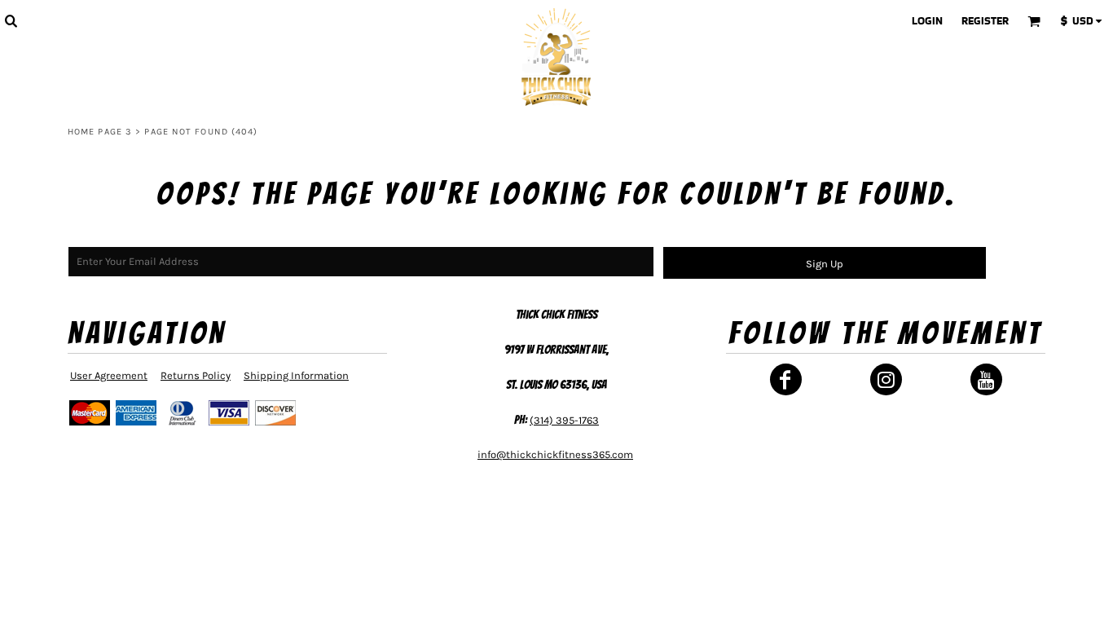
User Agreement (108, 375)
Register (985, 21)
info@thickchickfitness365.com (555, 454)
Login (927, 21)
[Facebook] (786, 379)
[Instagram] (886, 379)
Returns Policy (196, 375)
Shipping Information (296, 375)
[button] (10, 20)
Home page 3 (100, 131)
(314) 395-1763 (564, 420)
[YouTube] (986, 379)
